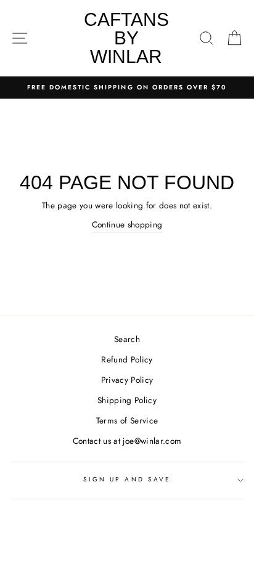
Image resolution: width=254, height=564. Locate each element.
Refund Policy (126, 359)
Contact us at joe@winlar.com (127, 441)
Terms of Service (127, 420)
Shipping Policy (127, 400)
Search (127, 339)
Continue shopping (127, 224)
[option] (127, 87)
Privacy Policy (127, 380)
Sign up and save (127, 479)
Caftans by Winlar (126, 38)
